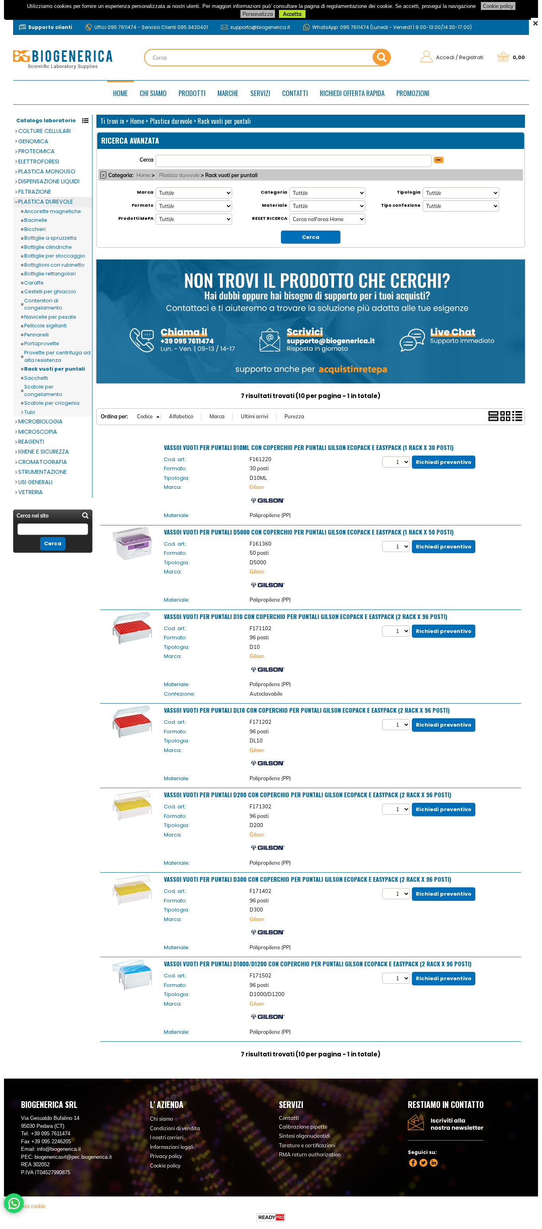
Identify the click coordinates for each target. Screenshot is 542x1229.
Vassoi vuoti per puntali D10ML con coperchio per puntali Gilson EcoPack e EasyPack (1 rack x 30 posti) (309, 447)
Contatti (295, 93)
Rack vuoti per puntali (54, 368)
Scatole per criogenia (51, 403)
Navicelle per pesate (50, 317)
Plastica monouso (46, 171)
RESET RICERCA (269, 218)
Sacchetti (36, 378)
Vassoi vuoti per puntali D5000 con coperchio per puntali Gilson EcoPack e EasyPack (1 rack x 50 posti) (309, 531)
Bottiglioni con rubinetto (54, 265)
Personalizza (257, 14)
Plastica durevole (45, 202)
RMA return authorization (310, 1154)
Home (120, 93)
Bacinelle (35, 220)
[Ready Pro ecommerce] (271, 1217)
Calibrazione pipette (303, 1126)
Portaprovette (41, 343)
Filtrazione (34, 192)
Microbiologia (40, 421)
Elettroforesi (38, 161)
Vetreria (30, 492)
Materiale (274, 205)
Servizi (260, 93)
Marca (145, 192)
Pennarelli (36, 334)
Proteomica (36, 151)
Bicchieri (35, 229)
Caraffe (34, 282)
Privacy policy (166, 1156)
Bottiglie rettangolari (50, 273)
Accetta (292, 14)
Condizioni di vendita (175, 1128)
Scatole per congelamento (43, 390)
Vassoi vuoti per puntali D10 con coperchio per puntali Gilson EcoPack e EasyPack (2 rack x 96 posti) (305, 616)
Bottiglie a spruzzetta (50, 238)
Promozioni (412, 93)
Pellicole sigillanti (45, 325)
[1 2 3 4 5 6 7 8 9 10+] (397, 462)
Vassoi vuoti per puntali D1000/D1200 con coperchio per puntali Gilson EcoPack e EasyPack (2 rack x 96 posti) (317, 963)
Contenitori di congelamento (43, 304)
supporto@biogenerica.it (260, 27)
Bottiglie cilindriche (48, 247)
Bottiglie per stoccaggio (54, 255)
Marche (227, 93)
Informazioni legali (171, 1147)
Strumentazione (42, 472)
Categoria (274, 192)
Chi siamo (153, 93)
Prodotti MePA (136, 218)
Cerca (147, 159)
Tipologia (409, 192)
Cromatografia (42, 462)
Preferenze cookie (25, 1206)
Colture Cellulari (44, 131)
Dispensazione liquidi (48, 181)
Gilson (257, 487)
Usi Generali (35, 482)
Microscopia (37, 432)
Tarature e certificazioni (307, 1145)
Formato (143, 205)
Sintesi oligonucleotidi (304, 1136)
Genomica (33, 141)
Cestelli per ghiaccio (50, 291)
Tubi (29, 412)
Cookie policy (498, 6)
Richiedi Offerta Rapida (352, 93)
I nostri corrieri (166, 1137)
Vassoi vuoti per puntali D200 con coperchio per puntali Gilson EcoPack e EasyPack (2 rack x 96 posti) (307, 794)
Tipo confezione (401, 205)
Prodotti (192, 93)
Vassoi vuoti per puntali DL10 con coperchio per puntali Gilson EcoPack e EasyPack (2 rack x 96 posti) (307, 710)
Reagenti (31, 442)
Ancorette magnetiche (52, 211)
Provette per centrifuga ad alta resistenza (57, 356)
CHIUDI (535, 22)
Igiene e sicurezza (43, 452)
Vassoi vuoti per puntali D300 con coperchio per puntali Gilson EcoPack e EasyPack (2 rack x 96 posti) (307, 879)
